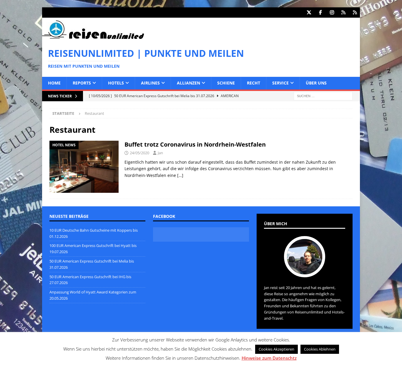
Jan (160, 152)
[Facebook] (320, 12)
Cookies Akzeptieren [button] (276, 349)
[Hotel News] (84, 167)
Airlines (150, 83)
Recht (253, 83)
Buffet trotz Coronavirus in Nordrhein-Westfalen (195, 144)
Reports (82, 83)
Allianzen (188, 83)
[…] (180, 175)
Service (280, 83)
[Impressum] (355, 12)
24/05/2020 (139, 152)
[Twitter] (309, 12)
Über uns (316, 83)
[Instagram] (332, 12)
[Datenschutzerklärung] (343, 12)
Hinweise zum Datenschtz (269, 358)
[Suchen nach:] (323, 95)
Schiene (226, 83)
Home (54, 83)
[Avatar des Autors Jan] (304, 271)
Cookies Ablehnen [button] (319, 349)
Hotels (116, 83)
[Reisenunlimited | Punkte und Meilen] (93, 38)
